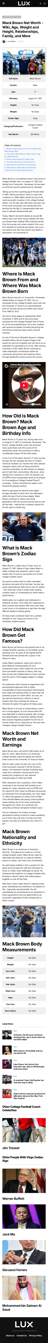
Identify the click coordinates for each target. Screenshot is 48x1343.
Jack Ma (8, 1234)
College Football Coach (11, 17)
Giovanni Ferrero (14, 1270)
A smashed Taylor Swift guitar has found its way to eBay (29, 1081)
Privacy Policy (35, 1335)
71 (35, 92)
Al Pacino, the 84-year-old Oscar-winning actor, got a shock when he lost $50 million (29, 1037)
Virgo (35, 118)
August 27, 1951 (35, 98)
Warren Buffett (13, 1199)
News (15, 1031)
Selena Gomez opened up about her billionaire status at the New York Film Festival (30, 1096)
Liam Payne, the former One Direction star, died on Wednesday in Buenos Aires (29, 1066)
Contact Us (22, 1335)
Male (35, 85)
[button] (3, 3)
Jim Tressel (10, 1148)
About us (10, 1335)
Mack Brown (35, 78)
